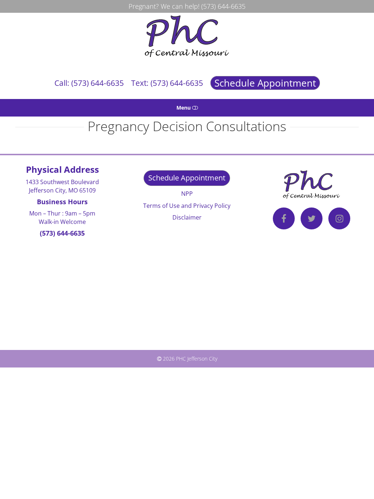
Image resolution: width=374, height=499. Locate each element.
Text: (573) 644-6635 (167, 83)
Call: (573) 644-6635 (89, 83)
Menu (184, 107)
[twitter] (311, 220)
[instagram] (339, 220)
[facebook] (284, 220)
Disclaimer (187, 217)
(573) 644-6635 (223, 6)
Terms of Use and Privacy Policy (186, 206)
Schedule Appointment (265, 82)
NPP (187, 194)
